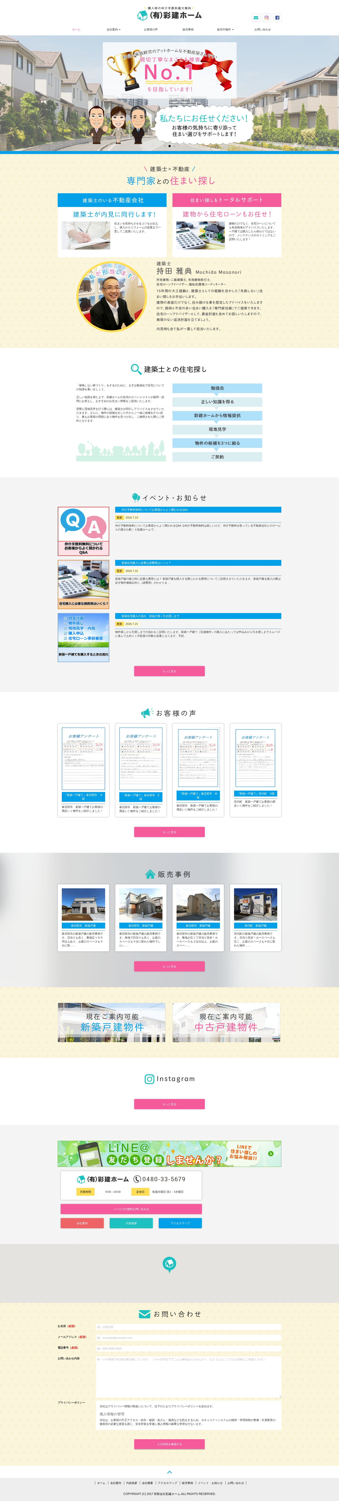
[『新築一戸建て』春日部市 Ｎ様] (83, 758)
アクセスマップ (180, 1223)
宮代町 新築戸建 (256, 925)
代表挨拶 (131, 1223)
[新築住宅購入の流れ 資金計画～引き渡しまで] (83, 637)
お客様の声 (151, 29)
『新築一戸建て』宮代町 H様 (255, 793)
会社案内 (112, 29)
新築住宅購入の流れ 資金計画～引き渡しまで (150, 616)
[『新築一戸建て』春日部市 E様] (141, 758)
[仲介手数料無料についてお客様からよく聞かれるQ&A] (83, 531)
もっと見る (169, 671)
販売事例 (188, 29)
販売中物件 (224, 29)
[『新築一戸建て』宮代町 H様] (255, 758)
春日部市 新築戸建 (83, 925)
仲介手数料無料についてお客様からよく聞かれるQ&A (155, 509)
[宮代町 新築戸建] (255, 904)
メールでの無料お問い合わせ (131, 1209)
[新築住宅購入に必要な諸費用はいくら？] (83, 584)
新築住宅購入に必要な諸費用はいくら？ (146, 562)
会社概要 (147, 1483)
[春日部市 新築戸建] (83, 904)
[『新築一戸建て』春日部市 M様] (198, 758)
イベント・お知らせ (210, 1483)
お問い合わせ (262, 29)
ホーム (76, 29)
